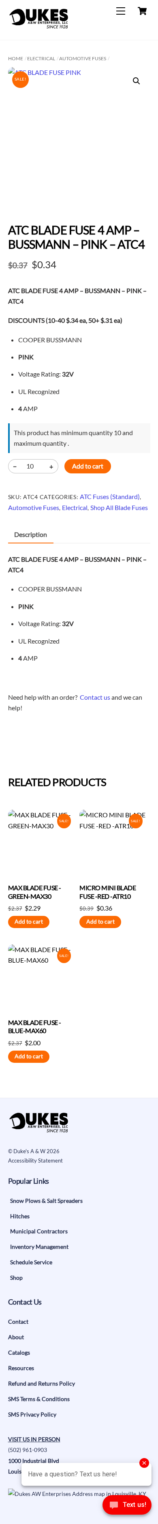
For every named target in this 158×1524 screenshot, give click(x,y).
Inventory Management (39, 1246)
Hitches (20, 1216)
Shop (16, 1277)
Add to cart (87, 466)
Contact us (95, 697)
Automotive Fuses (82, 58)
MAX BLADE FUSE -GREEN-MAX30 (34, 892)
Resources (21, 1367)
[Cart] (142, 11)
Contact (18, 1321)
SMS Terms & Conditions (39, 1398)
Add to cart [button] (29, 921)
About (16, 1337)
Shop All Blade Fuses (119, 507)
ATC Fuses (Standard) (110, 496)
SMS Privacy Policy (32, 1414)
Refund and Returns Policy (41, 1383)
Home (15, 58)
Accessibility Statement (35, 1160)
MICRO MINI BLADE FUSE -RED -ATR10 (107, 892)
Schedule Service (31, 1262)
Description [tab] (30, 534)
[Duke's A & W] (38, 25)
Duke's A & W (29, 1151)
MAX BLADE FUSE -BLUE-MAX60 (34, 1026)
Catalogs (19, 1352)
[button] (136, 81)
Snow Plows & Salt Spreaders (46, 1200)
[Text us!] (127, 1507)
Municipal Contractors (39, 1231)
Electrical (41, 58)
